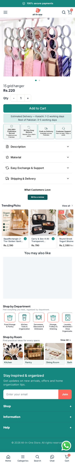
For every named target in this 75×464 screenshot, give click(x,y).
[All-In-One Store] (37, 12)
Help (6, 427)
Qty (5, 98)
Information (11, 416)
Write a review (37, 197)
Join (65, 394)
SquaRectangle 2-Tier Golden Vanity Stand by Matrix (13, 240)
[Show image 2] (39, 80)
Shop (7, 406)
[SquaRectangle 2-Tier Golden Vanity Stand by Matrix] (15, 222)
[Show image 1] (36, 80)
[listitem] (13, 354)
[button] (64, 12)
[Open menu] (5, 12)
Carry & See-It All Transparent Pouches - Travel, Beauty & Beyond (40, 240)
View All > (65, 340)
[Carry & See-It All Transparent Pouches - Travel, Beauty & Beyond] (43, 222)
